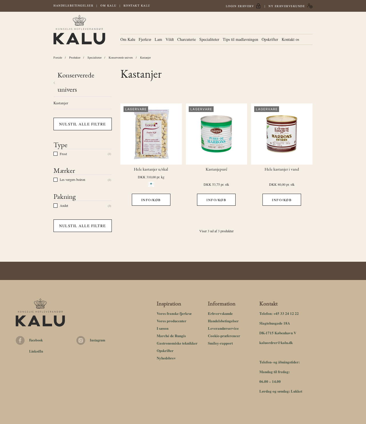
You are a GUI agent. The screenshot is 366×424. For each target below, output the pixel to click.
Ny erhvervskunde (286, 6)
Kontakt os (290, 39)
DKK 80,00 (277, 184)
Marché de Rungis (171, 335)
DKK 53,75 (212, 184)
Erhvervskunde (220, 313)
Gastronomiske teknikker (177, 343)
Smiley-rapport (220, 343)
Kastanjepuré (216, 169)
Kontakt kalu (137, 5)
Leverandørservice (223, 328)
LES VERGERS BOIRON (72, 179)
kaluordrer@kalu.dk (276, 342)
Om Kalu (108, 5)
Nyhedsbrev (166, 358)
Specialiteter (209, 39)
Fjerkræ (145, 39)
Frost (63, 153)
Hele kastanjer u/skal (151, 169)
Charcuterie (186, 39)
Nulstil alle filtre (82, 124)
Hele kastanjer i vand (281, 169)
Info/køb (151, 199)
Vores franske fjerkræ (174, 313)
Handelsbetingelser (73, 5)
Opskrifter (270, 39)
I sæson (162, 328)
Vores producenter (171, 320)
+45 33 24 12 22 (286, 313)
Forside (57, 57)
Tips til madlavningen (240, 39)
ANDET (64, 205)
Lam (158, 39)
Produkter (74, 57)
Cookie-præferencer (224, 335)
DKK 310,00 (147, 177)
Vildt (170, 39)
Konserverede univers (121, 57)
